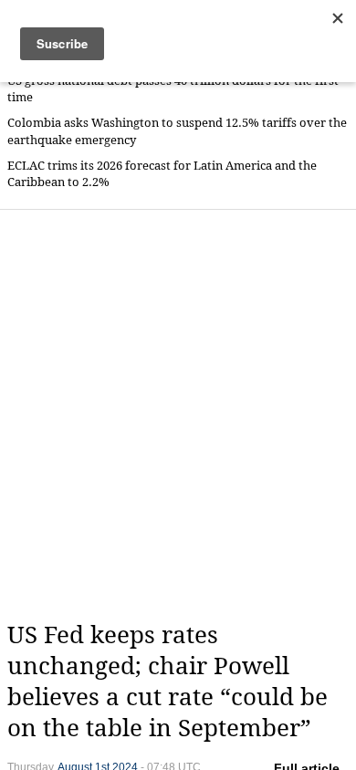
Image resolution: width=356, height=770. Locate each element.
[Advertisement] (178, 415)
